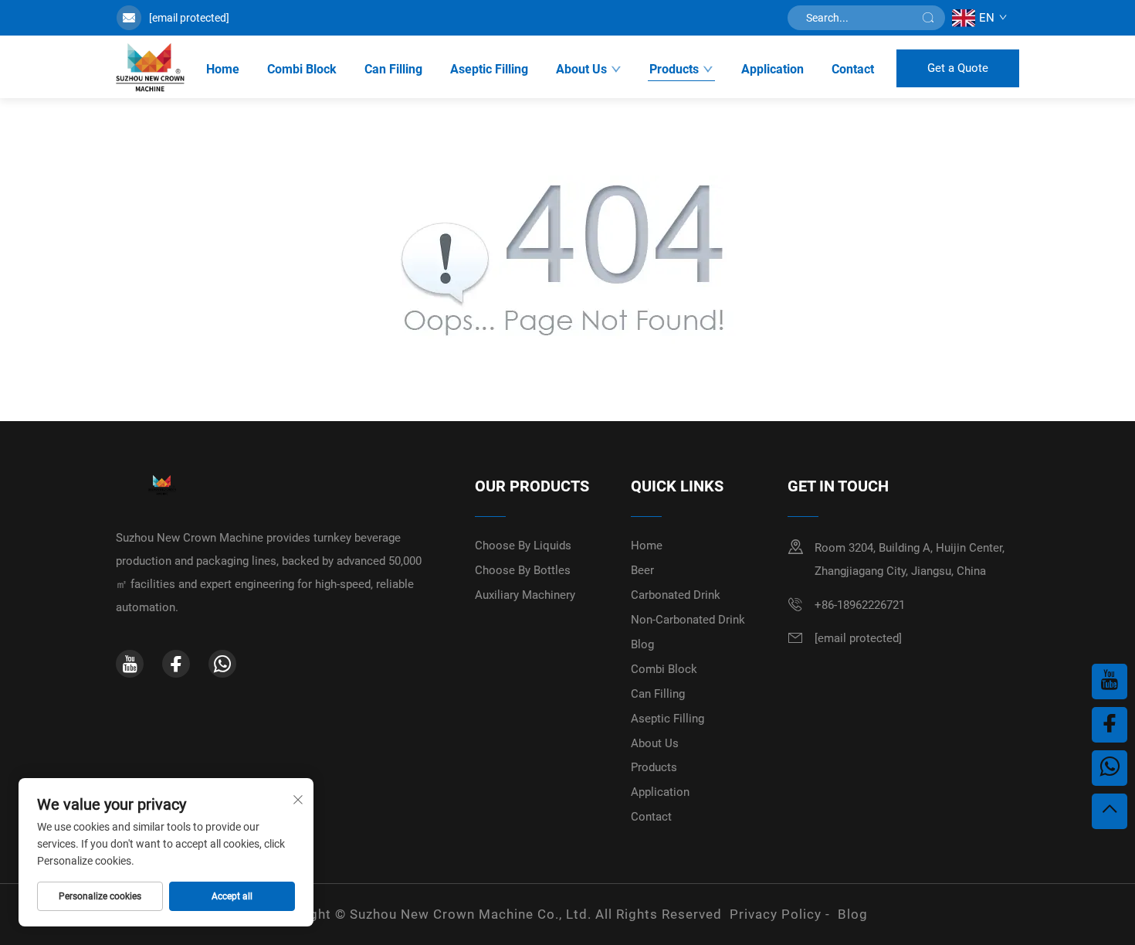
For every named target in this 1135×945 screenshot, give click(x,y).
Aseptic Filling (489, 69)
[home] (150, 68)
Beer (642, 570)
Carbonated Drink (675, 595)
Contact (853, 69)
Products (674, 69)
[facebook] (176, 664)
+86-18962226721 (860, 605)
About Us (581, 69)
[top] (1109, 811)
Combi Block (302, 69)
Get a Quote (957, 68)
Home (222, 69)
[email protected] (189, 18)
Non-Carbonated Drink (688, 620)
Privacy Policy (776, 914)
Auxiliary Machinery (525, 595)
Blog (642, 644)
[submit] (928, 17)
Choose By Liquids (523, 545)
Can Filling (393, 69)
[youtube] (130, 664)
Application (772, 69)
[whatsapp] (222, 664)
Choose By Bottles (523, 570)
